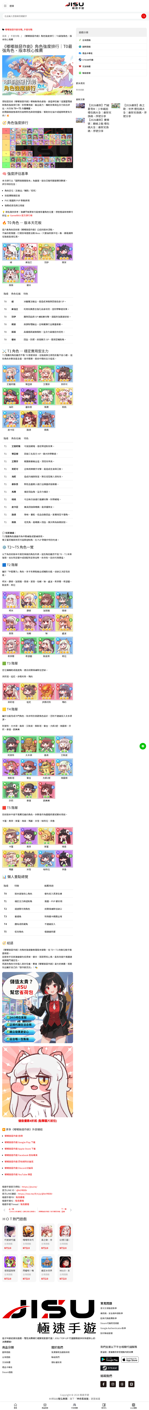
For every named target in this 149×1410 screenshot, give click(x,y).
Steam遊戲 (7, 1372)
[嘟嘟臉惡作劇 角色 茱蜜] (46, 835)
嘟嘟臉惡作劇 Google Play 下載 (20, 1142)
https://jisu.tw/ (29, 1186)
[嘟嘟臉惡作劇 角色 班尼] (29, 691)
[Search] (143, 16)
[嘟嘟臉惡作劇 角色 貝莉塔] (11, 691)
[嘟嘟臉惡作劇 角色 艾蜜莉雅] (11, 373)
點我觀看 (20, 1197)
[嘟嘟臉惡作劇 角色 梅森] (64, 835)
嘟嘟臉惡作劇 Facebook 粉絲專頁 (21, 1155)
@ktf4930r (21, 1190)
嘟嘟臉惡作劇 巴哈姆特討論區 (19, 1161)
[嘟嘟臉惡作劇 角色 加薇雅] (46, 599)
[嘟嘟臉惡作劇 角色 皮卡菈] (11, 418)
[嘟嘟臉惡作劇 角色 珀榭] (29, 622)
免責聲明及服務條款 (60, 1352)
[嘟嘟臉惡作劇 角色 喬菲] (29, 835)
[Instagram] (113, 1384)
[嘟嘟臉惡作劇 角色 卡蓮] (11, 835)
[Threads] (122, 1384)
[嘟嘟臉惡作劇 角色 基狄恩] (29, 396)
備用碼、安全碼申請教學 (111, 1313)
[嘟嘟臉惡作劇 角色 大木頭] (29, 744)
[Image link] (49, 1316)
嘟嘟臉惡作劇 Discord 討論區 (19, 1167)
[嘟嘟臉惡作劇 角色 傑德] (64, 599)
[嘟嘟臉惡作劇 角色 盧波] (64, 622)
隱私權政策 (56, 1362)
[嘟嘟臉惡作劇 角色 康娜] (29, 599)
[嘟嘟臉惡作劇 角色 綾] (11, 251)
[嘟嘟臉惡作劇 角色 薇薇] (11, 274)
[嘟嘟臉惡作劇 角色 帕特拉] (46, 858)
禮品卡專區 (7, 1367)
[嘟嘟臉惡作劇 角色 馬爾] (46, 396)
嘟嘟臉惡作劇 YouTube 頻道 (18, 1174)
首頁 (4, 35)
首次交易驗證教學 (108, 1308)
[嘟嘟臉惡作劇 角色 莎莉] (11, 789)
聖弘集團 (63, 1398)
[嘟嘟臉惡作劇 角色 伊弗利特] (46, 691)
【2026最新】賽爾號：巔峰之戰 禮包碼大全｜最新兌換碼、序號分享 (98, 125)
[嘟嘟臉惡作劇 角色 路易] (46, 744)
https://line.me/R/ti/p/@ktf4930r (35, 1193)
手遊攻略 (28, 29)
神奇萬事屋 (82, 1398)
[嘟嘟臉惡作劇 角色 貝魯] (64, 858)
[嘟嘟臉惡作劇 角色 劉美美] (46, 789)
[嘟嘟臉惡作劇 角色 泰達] (29, 789)
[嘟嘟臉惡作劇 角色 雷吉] (29, 766)
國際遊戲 (6, 1352)
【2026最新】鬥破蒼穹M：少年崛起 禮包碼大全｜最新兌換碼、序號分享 (99, 110)
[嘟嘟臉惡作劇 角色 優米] (29, 274)
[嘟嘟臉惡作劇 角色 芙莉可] (64, 373)
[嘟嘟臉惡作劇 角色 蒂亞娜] (29, 373)
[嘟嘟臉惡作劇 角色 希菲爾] (11, 645)
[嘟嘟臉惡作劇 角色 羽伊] (46, 251)
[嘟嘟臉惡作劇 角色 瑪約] (64, 691)
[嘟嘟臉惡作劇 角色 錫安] (64, 251)
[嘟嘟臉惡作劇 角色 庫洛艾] (29, 251)
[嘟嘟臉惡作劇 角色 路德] (29, 418)
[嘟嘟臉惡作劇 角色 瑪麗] (11, 858)
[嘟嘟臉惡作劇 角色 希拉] (64, 645)
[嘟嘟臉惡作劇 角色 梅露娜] (64, 766)
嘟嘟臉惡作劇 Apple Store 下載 (20, 1148)
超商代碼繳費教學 (108, 1318)
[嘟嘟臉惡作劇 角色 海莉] (11, 396)
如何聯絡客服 (106, 1333)
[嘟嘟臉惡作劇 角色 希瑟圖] (29, 645)
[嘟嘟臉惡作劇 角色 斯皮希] (46, 645)
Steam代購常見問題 (109, 1323)
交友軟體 (6, 1362)
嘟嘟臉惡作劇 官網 (14, 1135)
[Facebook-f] (103, 1384)
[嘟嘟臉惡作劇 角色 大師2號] (46, 766)
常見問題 (80, 89)
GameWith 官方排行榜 (21, 215)
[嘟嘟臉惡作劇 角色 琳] (46, 622)
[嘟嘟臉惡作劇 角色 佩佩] (46, 418)
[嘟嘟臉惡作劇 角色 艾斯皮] (64, 744)
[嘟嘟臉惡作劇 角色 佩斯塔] (11, 766)
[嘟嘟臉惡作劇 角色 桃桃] (64, 396)
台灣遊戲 (8, 1243)
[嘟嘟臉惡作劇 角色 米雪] (29, 858)
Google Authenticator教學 (113, 1328)
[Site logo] (74, 5)
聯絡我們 (55, 1357)
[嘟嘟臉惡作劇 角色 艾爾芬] (46, 373)
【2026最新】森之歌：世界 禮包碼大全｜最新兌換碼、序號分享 (135, 110)
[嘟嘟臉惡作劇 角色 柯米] (11, 599)
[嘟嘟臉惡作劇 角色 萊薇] (11, 622)
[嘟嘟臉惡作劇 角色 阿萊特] (11, 744)
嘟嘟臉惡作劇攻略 (14, 29)
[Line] (131, 1384)
